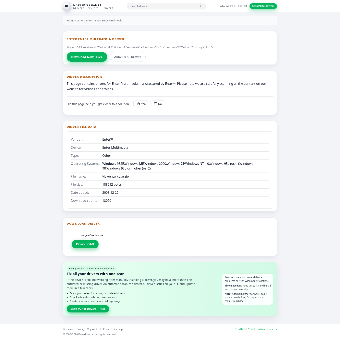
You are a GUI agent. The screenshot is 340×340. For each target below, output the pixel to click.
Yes (143, 103)
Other (80, 20)
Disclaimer (69, 329)
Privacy (81, 329)
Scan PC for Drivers (263, 6)
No (160, 103)
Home (70, 20)
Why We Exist (228, 6)
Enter (89, 20)
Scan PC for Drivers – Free (87, 308)
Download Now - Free (87, 57)
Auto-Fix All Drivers (127, 57)
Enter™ (107, 139)
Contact (242, 6)
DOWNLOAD (85, 244)
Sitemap (118, 329)
